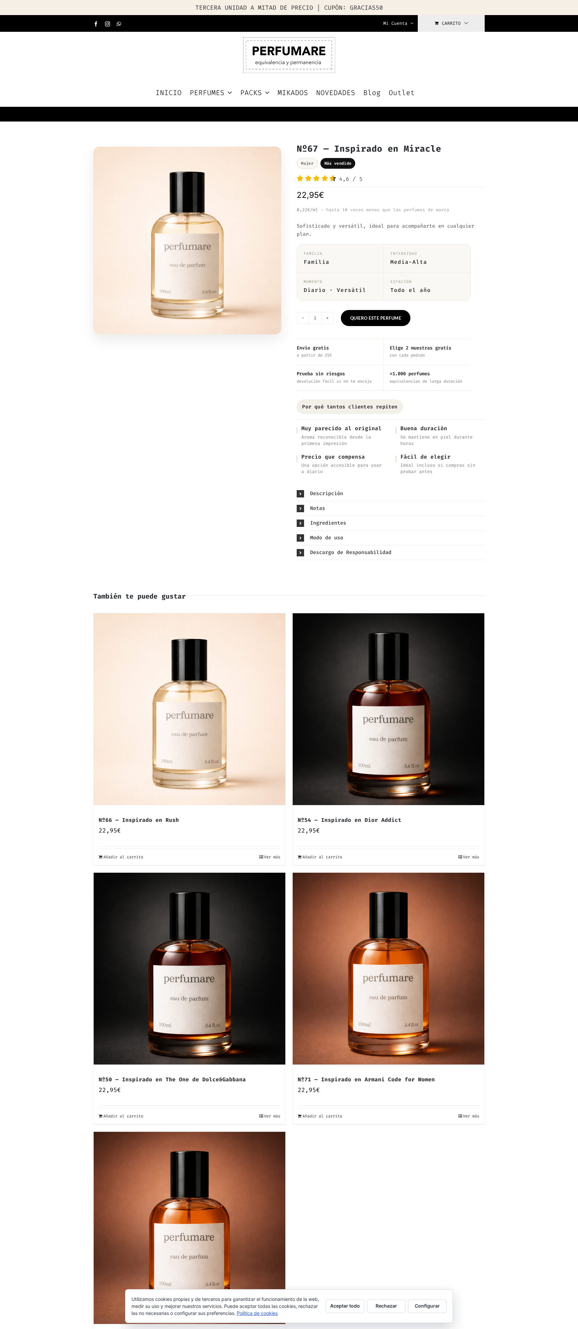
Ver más (272, 857)
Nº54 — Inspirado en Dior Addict (349, 820)
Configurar (427, 1306)
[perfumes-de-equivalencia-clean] (187, 242)
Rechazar (386, 1306)
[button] (391, 493)
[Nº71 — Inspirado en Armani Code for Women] (388, 969)
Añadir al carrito (123, 857)
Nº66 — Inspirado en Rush (139, 820)
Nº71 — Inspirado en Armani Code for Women (366, 1079)
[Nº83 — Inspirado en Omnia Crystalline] (189, 1228)
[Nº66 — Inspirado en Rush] (189, 709)
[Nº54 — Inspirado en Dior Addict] (388, 709)
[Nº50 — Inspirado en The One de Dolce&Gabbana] (189, 969)
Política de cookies (257, 1313)
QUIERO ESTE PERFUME (375, 318)
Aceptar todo (345, 1306)
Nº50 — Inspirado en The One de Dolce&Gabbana (172, 1079)
